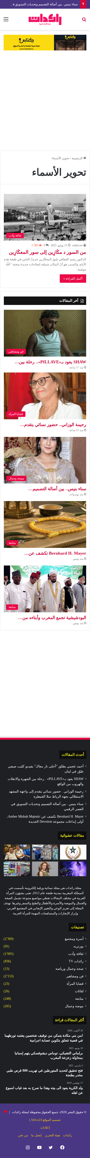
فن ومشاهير (75, 976)
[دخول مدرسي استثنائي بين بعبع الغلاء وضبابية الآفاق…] (17, 869)
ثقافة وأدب (76, 954)
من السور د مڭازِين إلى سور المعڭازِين (47, 252)
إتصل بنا (36, 1135)
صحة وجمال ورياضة (69, 969)
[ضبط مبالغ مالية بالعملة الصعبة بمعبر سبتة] (45, 852)
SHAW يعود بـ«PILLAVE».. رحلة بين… (50, 361)
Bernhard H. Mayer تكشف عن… (55, 553)
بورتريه (78, 946)
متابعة (79, 998)
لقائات (79, 991)
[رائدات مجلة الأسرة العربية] (45, 19)
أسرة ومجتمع (74, 939)
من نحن (23, 1135)
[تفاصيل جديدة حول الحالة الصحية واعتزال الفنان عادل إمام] (17, 852)
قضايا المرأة (75, 984)
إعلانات (45, 1127)
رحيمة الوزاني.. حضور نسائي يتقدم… (53, 424)
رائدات (67, 1135)
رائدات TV (76, 961)
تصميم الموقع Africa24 (46, 1120)
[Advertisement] (45, 100)
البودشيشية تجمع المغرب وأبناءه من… (52, 617)
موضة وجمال (74, 1006)
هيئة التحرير (52, 1135)
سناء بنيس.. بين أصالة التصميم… (57, 488)
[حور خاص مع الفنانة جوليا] (45, 869)
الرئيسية (77, 158)
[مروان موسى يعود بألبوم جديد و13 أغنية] (73, 869)
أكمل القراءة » (73, 278)
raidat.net (77, 245)
